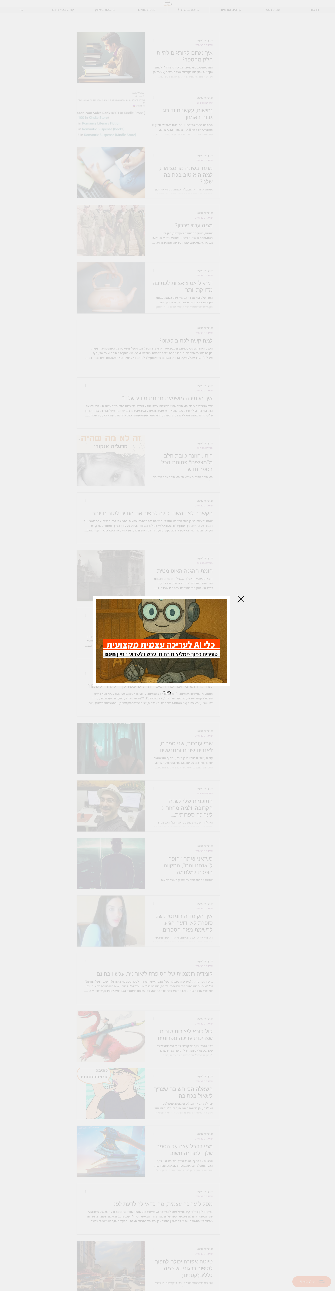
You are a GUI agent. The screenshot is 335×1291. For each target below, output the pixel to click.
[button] (240, 599)
